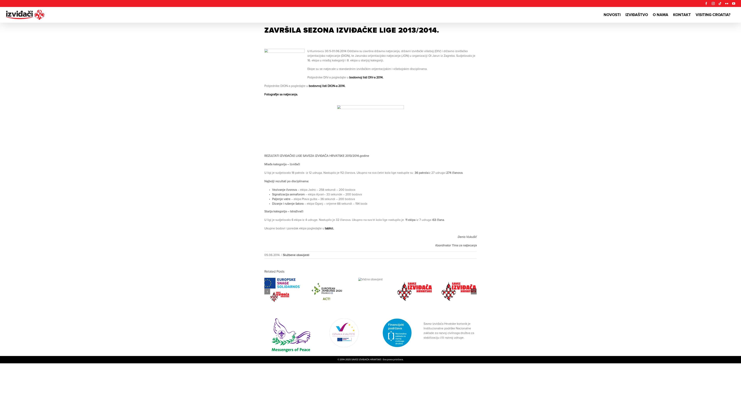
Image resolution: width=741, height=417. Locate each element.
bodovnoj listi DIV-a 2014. (366, 77)
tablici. (329, 228)
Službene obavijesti (296, 255)
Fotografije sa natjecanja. (281, 94)
